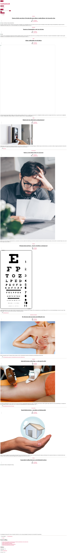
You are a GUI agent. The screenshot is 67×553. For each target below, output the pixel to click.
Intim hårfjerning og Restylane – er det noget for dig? (33, 361)
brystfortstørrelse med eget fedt (15, 357)
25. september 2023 (35, 155)
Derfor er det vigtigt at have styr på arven (33, 152)
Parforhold (33, 27)
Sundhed (33, 243)
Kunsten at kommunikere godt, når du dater (33, 29)
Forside (3, 7)
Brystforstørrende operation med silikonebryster (33, 316)
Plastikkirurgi (32, 314)
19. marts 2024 (35, 43)
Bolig (33, 38)
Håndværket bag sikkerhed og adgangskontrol (33, 119)
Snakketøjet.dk (5, 3)
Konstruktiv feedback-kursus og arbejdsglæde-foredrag (33, 460)
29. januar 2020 (35, 463)
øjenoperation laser (6, 312)
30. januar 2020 (35, 413)
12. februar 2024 (35, 123)
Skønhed (35, 314)
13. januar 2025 (35, 32)
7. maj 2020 (35, 364)
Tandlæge (33, 16)
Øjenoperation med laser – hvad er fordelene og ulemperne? (33, 245)
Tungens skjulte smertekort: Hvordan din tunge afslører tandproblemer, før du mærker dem (33, 18)
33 (7, 536)
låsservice (4, 148)
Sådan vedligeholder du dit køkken (33, 40)
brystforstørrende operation (7, 357)
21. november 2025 (35, 21)
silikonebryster (23, 357)
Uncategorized (33, 150)
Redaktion (35, 20)
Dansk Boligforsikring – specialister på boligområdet (33, 410)
